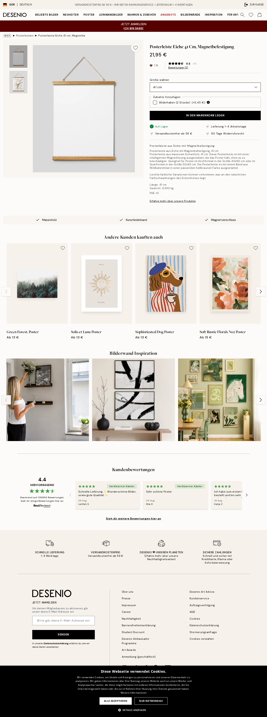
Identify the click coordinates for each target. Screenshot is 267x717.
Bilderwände (190, 14)
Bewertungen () (178, 67)
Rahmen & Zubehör (141, 14)
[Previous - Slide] (6, 291)
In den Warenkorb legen (205, 115)
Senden (63, 634)
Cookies (195, 618)
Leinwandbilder (111, 14)
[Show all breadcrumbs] (7, 36)
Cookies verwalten (202, 638)
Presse (126, 598)
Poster (88, 14)
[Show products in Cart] (259, 15)
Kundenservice (199, 598)
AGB (192, 612)
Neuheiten (71, 14)
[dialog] (133, 691)
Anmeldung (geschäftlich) (139, 656)
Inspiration (214, 14)
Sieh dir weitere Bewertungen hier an (133, 518)
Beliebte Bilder (46, 14)
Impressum (129, 605)
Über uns (128, 591)
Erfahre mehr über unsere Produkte (173, 201)
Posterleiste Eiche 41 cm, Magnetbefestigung (61, 35)
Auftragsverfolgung (202, 605)
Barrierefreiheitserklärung (139, 625)
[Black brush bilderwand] (133, 399)
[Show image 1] (18, 56)
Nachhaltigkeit (131, 618)
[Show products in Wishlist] (251, 15)
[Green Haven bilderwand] (219, 399)
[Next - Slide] (260, 291)
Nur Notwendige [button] (151, 701)
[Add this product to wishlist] (135, 47)
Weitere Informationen (133, 692)
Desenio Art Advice (202, 591)
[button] (133, 710)
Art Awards (129, 650)
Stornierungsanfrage (203, 632)
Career (126, 612)
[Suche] (242, 14)
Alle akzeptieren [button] (115, 701)
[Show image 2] (18, 82)
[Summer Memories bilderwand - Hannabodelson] (47, 399)
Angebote (168, 14)
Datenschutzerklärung (56, 643)
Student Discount (133, 632)
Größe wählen (159, 80)
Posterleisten (25, 35)
